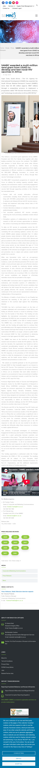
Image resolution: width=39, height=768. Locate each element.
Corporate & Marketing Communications (14, 571)
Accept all (18, 764)
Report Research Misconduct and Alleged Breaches (19, 690)
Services (11, 6)
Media (7, 48)
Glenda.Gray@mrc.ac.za (14, 516)
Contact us (6, 8)
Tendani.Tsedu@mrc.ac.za (15, 507)
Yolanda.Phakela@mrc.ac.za (14, 600)
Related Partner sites (7, 673)
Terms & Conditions (7, 661)
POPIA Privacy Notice (7, 667)
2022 (15, 542)
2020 (5, 548)
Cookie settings (19, 753)
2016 (15, 553)
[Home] (12, 15)
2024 (25, 537)
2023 (5, 542)
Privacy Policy (5, 664)
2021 (25, 542)
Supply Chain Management (24, 6)
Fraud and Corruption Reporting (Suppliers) (17, 695)
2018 (25, 548)
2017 (5, 553)
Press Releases (7, 575)
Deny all (18, 758)
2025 (15, 537)
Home (2, 48)
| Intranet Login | (17, 8)
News (4, 580)
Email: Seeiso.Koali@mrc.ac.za (14, 628)
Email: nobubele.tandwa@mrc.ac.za (15, 637)
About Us (4, 658)
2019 (15, 548)
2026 (5, 537)
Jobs (4, 6)
